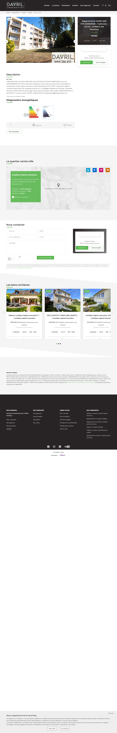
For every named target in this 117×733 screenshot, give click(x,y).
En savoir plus (54, 724)
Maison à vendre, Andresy (95, 427)
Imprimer (38, 125)
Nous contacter (11, 419)
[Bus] (88, 170)
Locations (55, 5)
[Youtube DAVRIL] (67, 447)
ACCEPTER (64, 729)
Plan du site (63, 429)
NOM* (42, 231)
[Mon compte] (105, 5)
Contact (96, 5)
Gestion (75, 5)
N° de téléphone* (14, 237)
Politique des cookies (66, 426)
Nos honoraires (14, 131)
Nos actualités (37, 416)
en (109, 5)
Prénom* (12, 231)
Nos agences (10, 423)
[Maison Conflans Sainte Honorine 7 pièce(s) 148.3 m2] (24, 300)
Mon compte (64, 413)
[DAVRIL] (15, 5)
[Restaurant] (101, 170)
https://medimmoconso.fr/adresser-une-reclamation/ (81, 382)
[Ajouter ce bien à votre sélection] (11, 125)
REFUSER (52, 729)
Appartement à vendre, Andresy (97, 419)
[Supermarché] (108, 170)
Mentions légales (65, 419)
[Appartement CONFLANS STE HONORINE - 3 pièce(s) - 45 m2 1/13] (40, 40)
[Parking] (95, 170)
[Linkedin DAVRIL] (60, 447)
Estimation (66, 5)
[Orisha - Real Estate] (62, 455)
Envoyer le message (45, 257)
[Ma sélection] (103, 5)
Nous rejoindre (11, 426)
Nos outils (36, 423)
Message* (12, 243)
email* (42, 237)
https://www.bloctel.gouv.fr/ (25, 268)
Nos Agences (85, 5)
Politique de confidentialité (68, 423)
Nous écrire (86, 62)
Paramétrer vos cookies (67, 724)
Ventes (47, 5)
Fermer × (111, 713)
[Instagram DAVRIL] (54, 447)
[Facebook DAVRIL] (48, 447)
